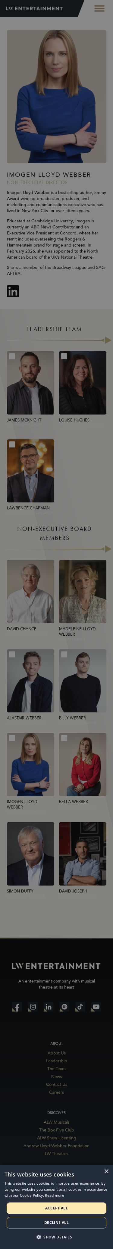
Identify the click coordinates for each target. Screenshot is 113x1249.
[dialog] (56, 1207)
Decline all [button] (56, 1222)
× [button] (106, 1171)
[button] (56, 1237)
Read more (54, 1195)
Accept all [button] (56, 1208)
